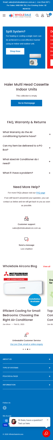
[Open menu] (4, 15)
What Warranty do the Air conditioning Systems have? (19, 134)
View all (46, 266)
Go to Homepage (26, 103)
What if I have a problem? (18, 172)
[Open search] (37, 15)
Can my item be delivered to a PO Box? (22, 147)
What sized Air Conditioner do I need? (21, 161)
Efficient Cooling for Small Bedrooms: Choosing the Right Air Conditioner (21, 315)
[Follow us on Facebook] (5, 408)
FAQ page (40, 193)
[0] (48, 15)
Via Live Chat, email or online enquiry (26, 344)
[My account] (42, 15)
